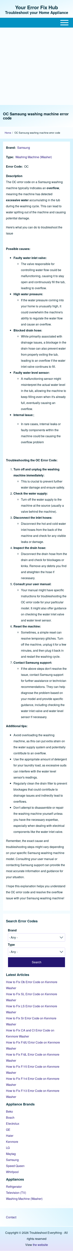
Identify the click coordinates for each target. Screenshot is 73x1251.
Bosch (10, 1117)
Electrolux (12, 1123)
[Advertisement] (36, 66)
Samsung (23, 147)
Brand (10, 147)
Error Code (14, 166)
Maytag (11, 1154)
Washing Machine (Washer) (33, 157)
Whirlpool (12, 1172)
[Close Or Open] (36, 23)
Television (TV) (16, 1192)
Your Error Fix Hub (36, 7)
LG (8, 1147)
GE (8, 1129)
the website (40, 1245)
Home (8, 132)
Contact (11, 1217)
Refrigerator (14, 1186)
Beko (9, 1111)
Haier (9, 1135)
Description (14, 176)
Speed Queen (15, 1166)
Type (9, 157)
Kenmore (12, 1141)
